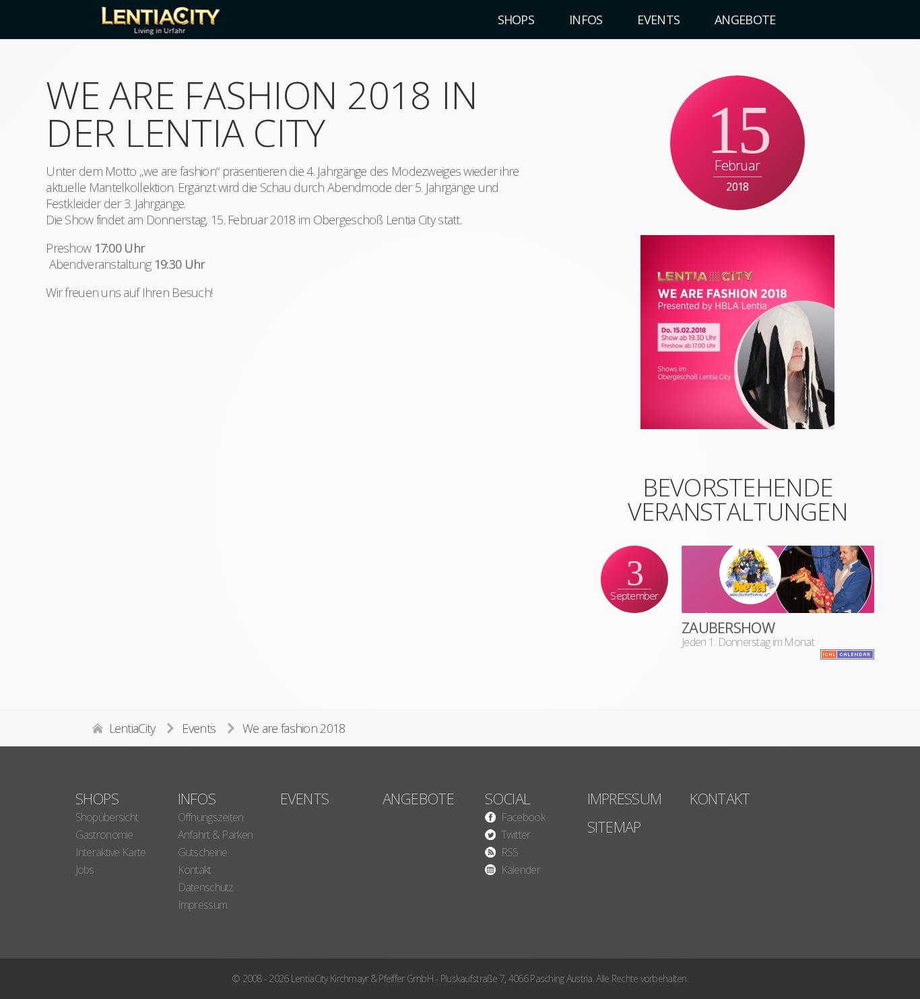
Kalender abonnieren (847, 654)
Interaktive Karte (110, 852)
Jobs (84, 869)
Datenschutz (206, 887)
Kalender (520, 869)
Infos (197, 798)
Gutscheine (203, 852)
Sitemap (614, 826)
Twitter (516, 834)
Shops (97, 798)
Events (199, 728)
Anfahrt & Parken (215, 834)
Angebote (418, 798)
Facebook (523, 817)
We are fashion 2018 (293, 728)
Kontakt (194, 869)
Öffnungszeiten (211, 817)
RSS (510, 852)
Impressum (203, 904)
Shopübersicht (107, 817)
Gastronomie (104, 834)
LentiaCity (132, 728)
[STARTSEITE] (159, 19)
